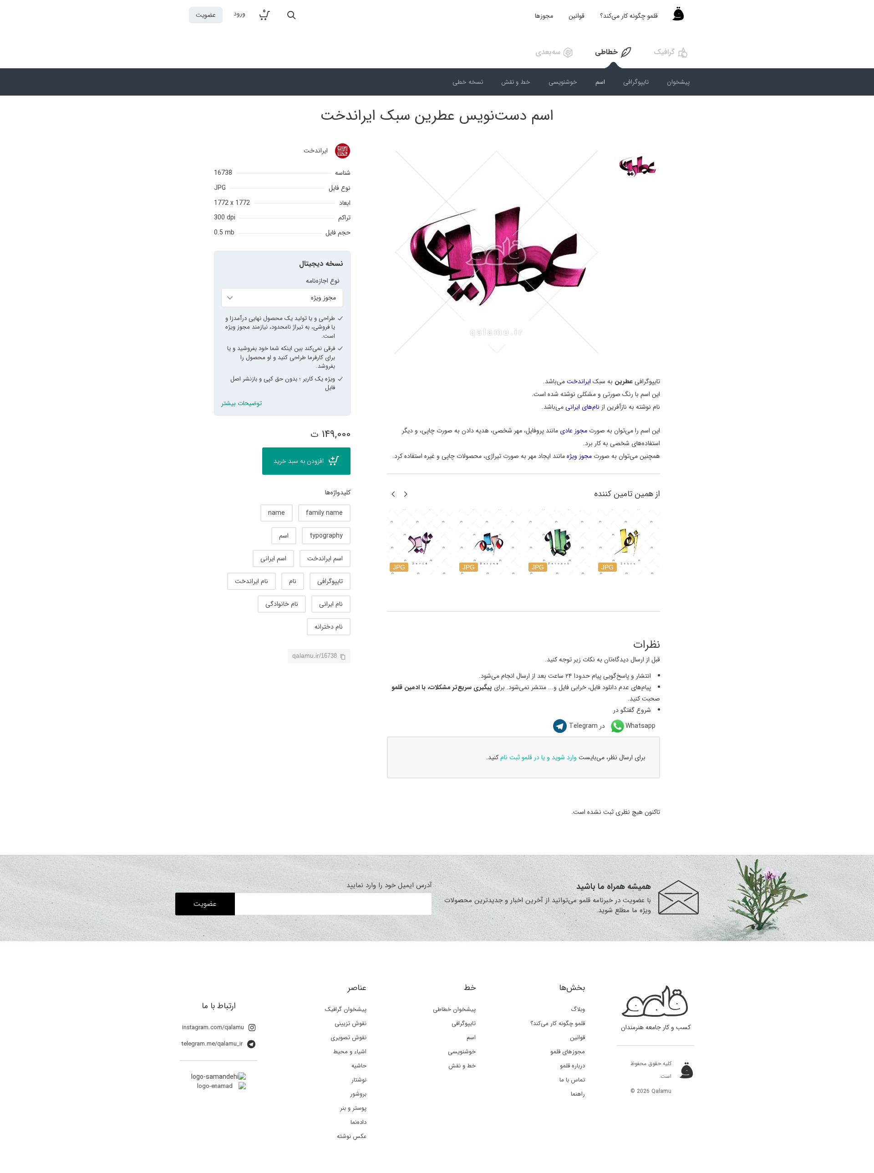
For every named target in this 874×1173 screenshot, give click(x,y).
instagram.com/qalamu (213, 1027)
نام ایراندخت (251, 581)
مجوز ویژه (579, 456)
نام (292, 581)
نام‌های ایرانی (582, 407)
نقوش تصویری (348, 1037)
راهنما (578, 1094)
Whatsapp (640, 726)
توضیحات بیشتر (241, 403)
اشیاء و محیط (349, 1051)
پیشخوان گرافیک (345, 1009)
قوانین (576, 16)
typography (326, 536)
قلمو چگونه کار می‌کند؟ (629, 16)
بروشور (358, 1094)
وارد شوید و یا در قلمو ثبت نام (538, 757)
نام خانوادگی (281, 604)
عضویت (206, 15)
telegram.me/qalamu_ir (212, 1044)
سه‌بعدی (547, 52)
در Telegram (587, 726)
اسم (600, 82)
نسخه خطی (467, 82)
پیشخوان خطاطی (454, 1009)
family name (324, 513)
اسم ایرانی (273, 558)
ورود (239, 14)
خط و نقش (515, 82)
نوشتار (358, 1080)
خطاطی (606, 52)
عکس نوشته (351, 1136)
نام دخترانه (329, 627)
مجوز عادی (573, 431)
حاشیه (358, 1066)
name (276, 513)
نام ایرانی (331, 604)
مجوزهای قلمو (567, 1051)
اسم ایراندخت (325, 558)
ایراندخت (316, 151)
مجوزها (544, 16)
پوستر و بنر (353, 1108)
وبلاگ (578, 1009)
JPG (220, 188)
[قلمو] (678, 16)
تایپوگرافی (636, 82)
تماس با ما (572, 1080)
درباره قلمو (572, 1066)
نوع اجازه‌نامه (323, 281)
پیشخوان (678, 82)
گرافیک (664, 52)
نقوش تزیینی (350, 1023)
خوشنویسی (563, 82)
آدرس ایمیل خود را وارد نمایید (389, 885)
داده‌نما (358, 1122)
